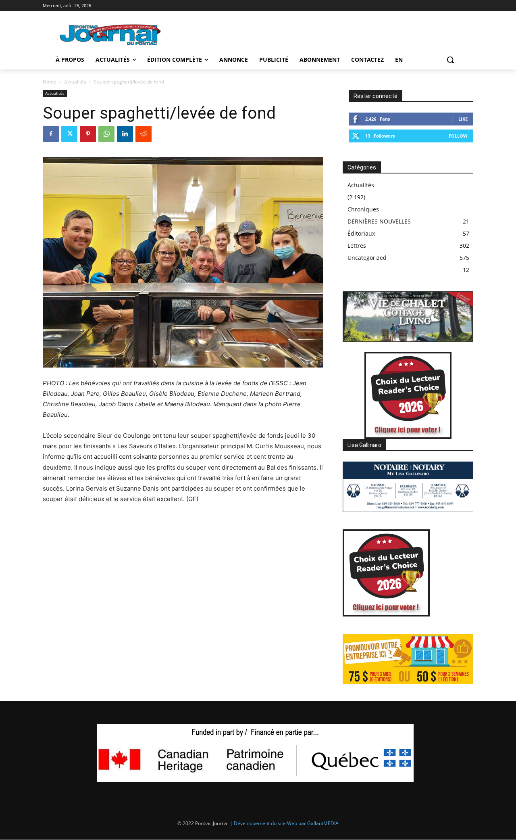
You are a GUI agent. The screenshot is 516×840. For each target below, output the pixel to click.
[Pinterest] (88, 134)
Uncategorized (367, 257)
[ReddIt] (143, 134)
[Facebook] (51, 134)
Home (49, 81)
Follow (458, 136)
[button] (450, 59)
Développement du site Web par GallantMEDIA (286, 823)
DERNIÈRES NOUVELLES (379, 221)
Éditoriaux (361, 233)
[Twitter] (69, 134)
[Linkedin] (125, 134)
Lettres (356, 245)
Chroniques (363, 209)
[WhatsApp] (106, 134)
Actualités (75, 81)
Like (463, 119)
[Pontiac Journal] (110, 34)
